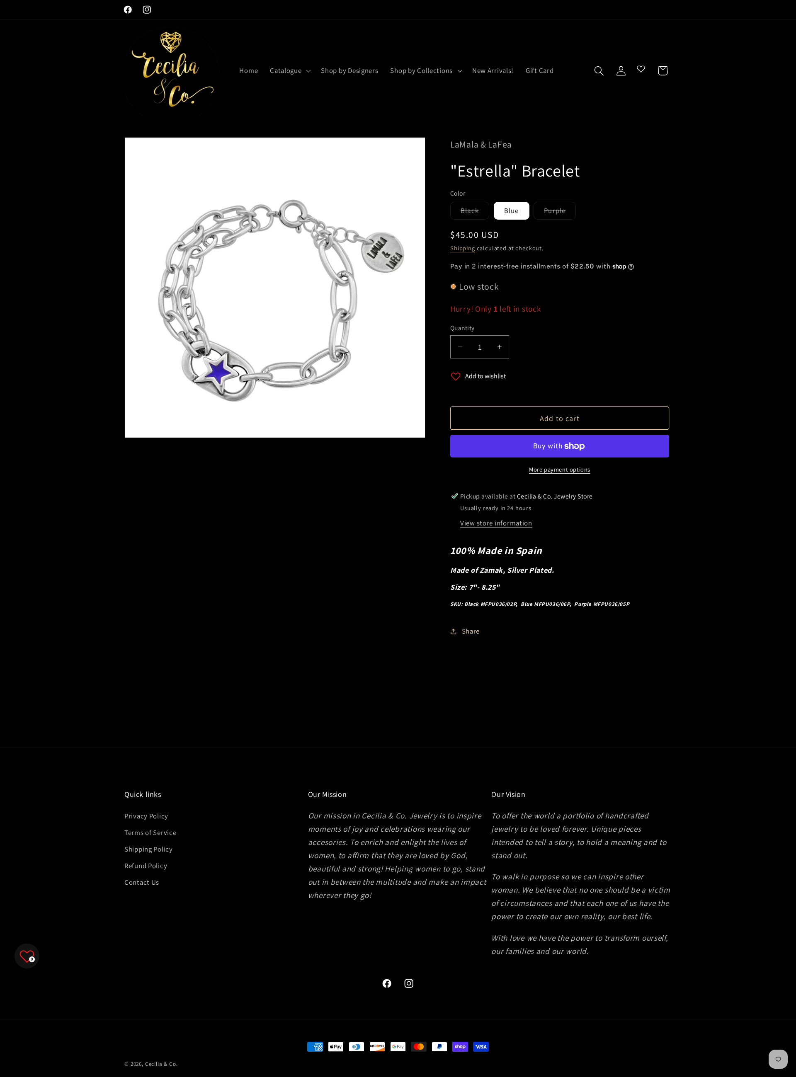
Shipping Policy (148, 849)
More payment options (559, 469)
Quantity (462, 328)
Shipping (462, 248)
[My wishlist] (641, 69)
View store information (496, 523)
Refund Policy (145, 865)
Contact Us (141, 882)
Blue (511, 210)
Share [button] (471, 631)
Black (475, 213)
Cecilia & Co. (161, 1063)
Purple (560, 213)
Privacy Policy (146, 815)
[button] (289, 71)
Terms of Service (150, 832)
